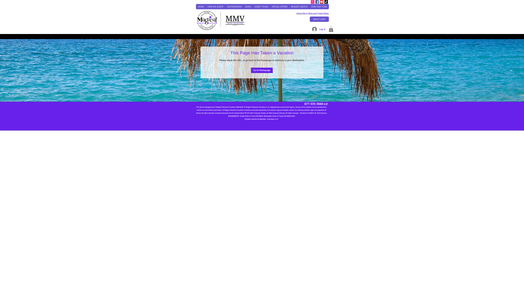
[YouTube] (321, 2)
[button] (235, 6)
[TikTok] (326, 2)
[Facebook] (317, 2)
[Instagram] (312, 2)
